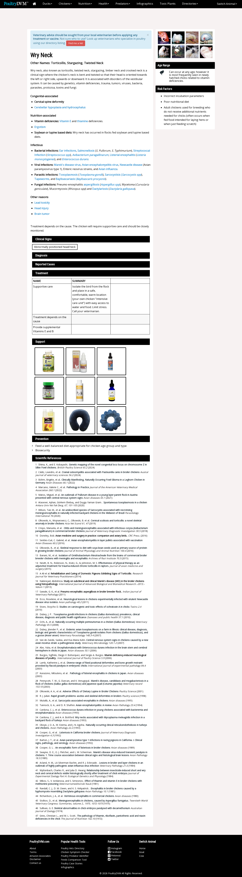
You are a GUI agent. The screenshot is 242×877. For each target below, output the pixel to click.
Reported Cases (45, 264)
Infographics (145, 3)
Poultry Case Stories (71, 863)
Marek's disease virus (67, 165)
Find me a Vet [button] (75, 43)
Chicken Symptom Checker (75, 852)
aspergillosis (91, 184)
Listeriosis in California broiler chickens (79, 732)
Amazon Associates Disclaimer (40, 857)
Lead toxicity (42, 202)
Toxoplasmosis (68, 174)
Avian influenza (108, 169)
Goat (141, 852)
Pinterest (115, 855)
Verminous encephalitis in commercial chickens (89, 796)
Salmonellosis (86, 150)
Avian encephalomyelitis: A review (94, 705)
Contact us (35, 862)
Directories (189, 3)
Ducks (47, 3)
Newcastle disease (131, 165)
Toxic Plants (167, 3)
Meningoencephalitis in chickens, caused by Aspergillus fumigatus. (94, 800)
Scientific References (48, 458)
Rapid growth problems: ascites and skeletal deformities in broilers (86, 695)
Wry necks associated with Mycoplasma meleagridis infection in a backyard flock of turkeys (90, 719)
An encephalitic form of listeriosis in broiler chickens (82, 747)
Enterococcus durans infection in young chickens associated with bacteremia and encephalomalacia (91, 711)
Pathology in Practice (78, 487)
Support (40, 341)
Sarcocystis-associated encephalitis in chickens (83, 700)
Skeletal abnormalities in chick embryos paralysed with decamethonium (92, 808)
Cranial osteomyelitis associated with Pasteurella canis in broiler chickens (101, 472)
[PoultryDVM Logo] (16, 3)
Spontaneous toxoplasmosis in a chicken (125, 502)
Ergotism (40, 127)
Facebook (116, 851)
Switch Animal (226, 4)
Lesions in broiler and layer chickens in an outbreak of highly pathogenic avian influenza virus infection (89, 764)
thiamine (82, 121)
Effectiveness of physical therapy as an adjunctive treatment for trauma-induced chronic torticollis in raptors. (87, 564)
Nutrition (84, 3)
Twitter (114, 859)
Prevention (42, 439)
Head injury (41, 208)
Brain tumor (42, 214)
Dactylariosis (100, 189)
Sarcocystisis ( (113, 174)
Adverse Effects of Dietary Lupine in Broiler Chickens (91, 691)
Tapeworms (41, 179)
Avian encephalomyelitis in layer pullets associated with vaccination (107, 540)
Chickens (64, 3)
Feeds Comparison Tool (74, 859)
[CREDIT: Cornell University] (164, 38)
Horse (142, 848)
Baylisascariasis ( (66, 179)
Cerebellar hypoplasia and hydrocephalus (60, 107)
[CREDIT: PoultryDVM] (192, 52)
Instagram (116, 848)
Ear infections (67, 150)
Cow (141, 855)
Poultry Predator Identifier (75, 855)
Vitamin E (65, 121)
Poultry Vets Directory (72, 848)
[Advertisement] (85, 19)
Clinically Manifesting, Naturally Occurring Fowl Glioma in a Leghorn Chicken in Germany (90, 481)
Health (103, 3)
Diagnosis (41, 255)
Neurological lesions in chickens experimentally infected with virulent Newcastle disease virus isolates (91, 601)
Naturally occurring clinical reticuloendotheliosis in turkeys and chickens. (91, 726)
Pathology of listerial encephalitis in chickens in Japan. (98, 673)
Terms (33, 852)
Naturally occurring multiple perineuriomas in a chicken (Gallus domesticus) (95, 621)
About (33, 848)
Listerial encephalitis (122, 155)
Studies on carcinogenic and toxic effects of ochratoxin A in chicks (94, 606)
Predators (122, 3)
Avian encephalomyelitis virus (100, 165)
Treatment (41, 273)
